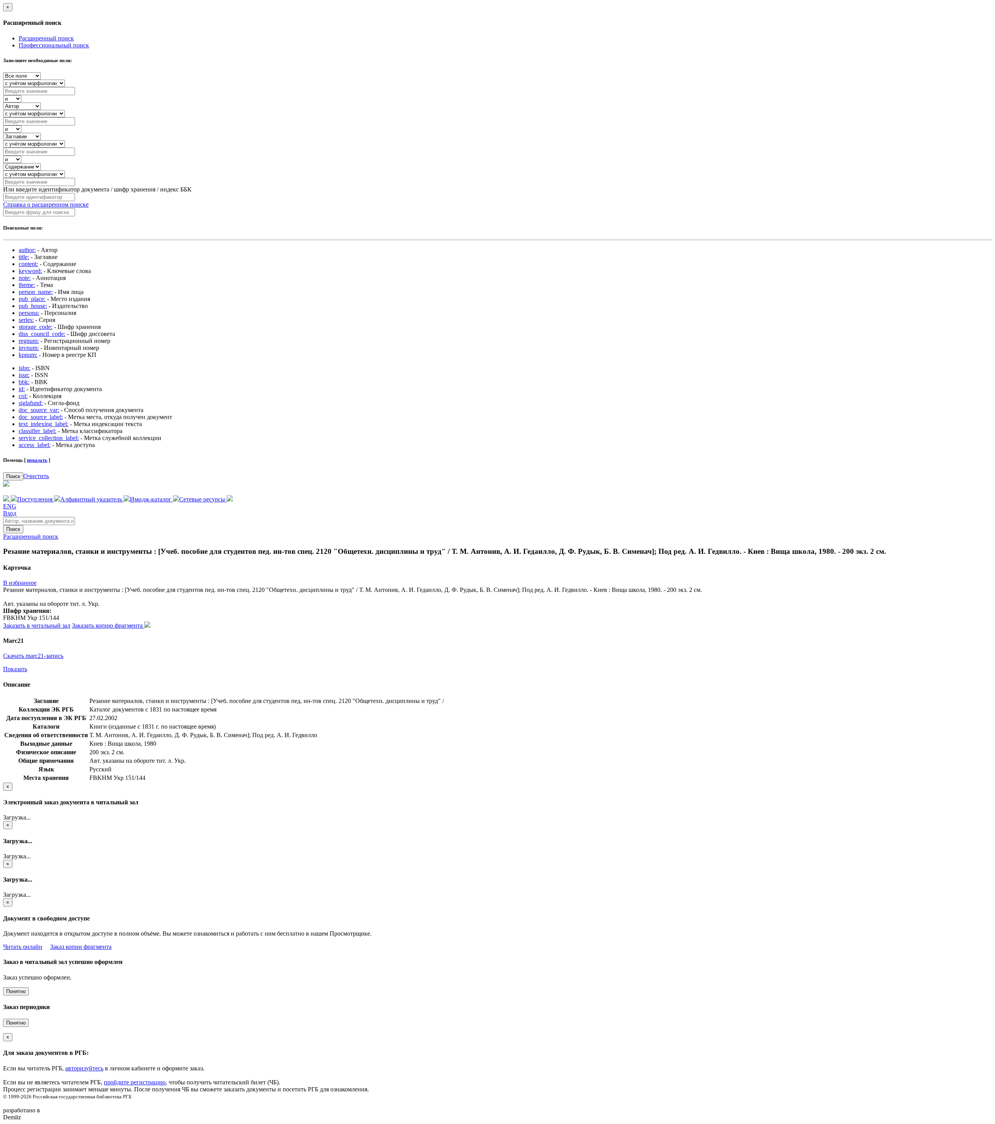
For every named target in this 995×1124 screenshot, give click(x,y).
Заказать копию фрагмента (108, 625)
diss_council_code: (42, 334)
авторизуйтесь (84, 1068)
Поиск (13, 476)
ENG (9, 506)
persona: (29, 313)
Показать (15, 669)
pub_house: (33, 306)
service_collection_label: (49, 438)
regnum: (29, 341)
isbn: (24, 368)
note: (25, 278)
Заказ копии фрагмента (81, 946)
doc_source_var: (39, 410)
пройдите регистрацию (135, 1082)
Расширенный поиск (46, 38)
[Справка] (230, 499)
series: (26, 320)
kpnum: (28, 354)
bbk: (24, 382)
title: (24, 257)
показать (37, 460)
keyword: (30, 271)
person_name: (36, 292)
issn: (24, 375)
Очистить (36, 476)
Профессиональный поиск (54, 45)
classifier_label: (37, 431)
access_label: (35, 445)
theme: (27, 285)
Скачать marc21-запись (33, 655)
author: (27, 250)
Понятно (16, 991)
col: (23, 396)
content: (28, 264)
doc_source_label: (41, 417)
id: (22, 389)
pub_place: (32, 299)
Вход (9, 513)
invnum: (29, 348)
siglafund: (31, 403)
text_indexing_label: (43, 424)
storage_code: (35, 327)
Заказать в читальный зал (36, 625)
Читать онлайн (22, 946)
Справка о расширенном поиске (46, 204)
